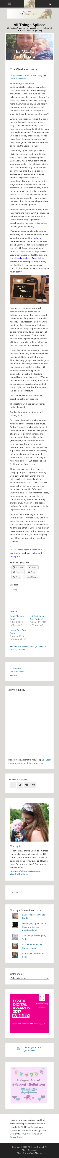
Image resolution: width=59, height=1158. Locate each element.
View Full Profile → (19, 874)
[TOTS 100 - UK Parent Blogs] (29, 1047)
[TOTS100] (29, 1050)
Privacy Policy (28, 1134)
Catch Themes (35, 1153)
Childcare (16, 646)
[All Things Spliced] (29, 4)
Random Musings (29, 646)
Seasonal (42, 646)
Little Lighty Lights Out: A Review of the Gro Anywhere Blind (34, 926)
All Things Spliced (30, 25)
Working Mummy (17, 649)
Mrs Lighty (37, 75)
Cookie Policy (16, 1137)
